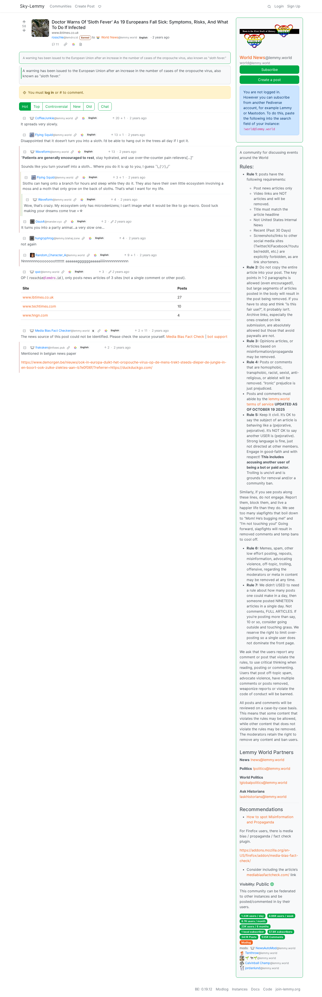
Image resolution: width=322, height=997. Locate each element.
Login (279, 6)
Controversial (56, 106)
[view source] (80, 44)
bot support (217, 336)
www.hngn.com (35, 315)
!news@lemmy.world (267, 760)
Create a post (269, 79)
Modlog (246, 942)
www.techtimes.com (39, 306)
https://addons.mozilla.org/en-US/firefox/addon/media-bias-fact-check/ (269, 855)
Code (267, 989)
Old (89, 106)
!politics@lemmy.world (271, 768)
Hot (25, 106)
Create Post (85, 6)
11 (57, 44)
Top (37, 106)
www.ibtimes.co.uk (65, 32)
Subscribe (269, 69)
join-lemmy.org (288, 989)
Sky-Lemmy (32, 6)
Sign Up (293, 6)
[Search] (269, 6)
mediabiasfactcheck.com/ (268, 875)
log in (49, 92)
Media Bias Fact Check (185, 336)
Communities (60, 6)
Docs (255, 989)
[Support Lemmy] (99, 6)
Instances (240, 989)
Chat (105, 106)
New (77, 106)
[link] (65, 44)
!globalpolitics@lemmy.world (263, 782)
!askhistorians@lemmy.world (263, 796)
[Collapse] (24, 118)
